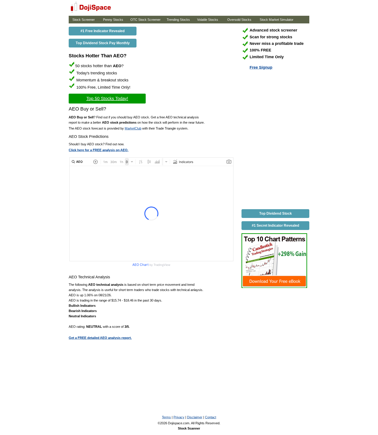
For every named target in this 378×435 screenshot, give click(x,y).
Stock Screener (83, 19)
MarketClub (133, 128)
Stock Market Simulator (276, 19)
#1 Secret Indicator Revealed (275, 225)
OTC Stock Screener (145, 19)
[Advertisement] (274, 140)
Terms (166, 417)
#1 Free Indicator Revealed (102, 31)
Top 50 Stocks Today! (107, 98)
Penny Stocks (113, 19)
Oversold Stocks (239, 19)
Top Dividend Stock (275, 213)
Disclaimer (194, 417)
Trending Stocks (178, 19)
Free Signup (261, 67)
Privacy (178, 417)
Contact (210, 417)
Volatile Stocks (207, 19)
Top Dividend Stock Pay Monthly (103, 43)
